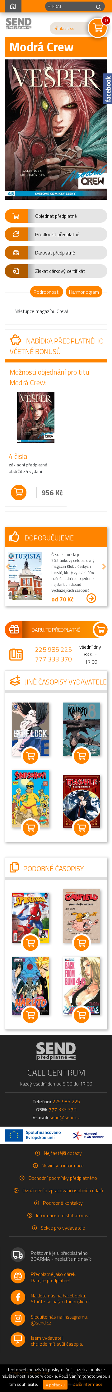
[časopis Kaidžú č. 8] (81, 728)
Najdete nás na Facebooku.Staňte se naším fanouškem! (60, 1298)
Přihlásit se (64, 28)
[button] (56, 216)
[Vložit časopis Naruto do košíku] (30, 1015)
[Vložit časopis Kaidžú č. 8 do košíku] (81, 756)
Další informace (87, 1384)
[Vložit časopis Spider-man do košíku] (30, 943)
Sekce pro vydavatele (63, 1227)
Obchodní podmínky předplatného (62, 1178)
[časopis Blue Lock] (30, 728)
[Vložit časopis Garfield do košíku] (81, 943)
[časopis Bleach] (81, 985)
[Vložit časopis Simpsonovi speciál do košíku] (30, 828)
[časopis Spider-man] (30, 917)
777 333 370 (53, 659)
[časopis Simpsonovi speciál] (30, 798)
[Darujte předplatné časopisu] (56, 629)
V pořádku (55, 1384)
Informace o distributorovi (63, 1215)
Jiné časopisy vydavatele (65, 682)
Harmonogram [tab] (84, 292)
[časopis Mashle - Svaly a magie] (81, 800)
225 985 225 (53, 649)
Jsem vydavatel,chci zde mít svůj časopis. (57, 1341)
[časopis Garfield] (81, 915)
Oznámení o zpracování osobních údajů (62, 1190)
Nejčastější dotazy (63, 1153)
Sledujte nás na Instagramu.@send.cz (59, 1319)
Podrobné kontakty (63, 1203)
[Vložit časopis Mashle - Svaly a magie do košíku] (81, 828)
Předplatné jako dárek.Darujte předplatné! (53, 1277)
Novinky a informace (63, 1165)
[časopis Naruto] (30, 985)
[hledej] (98, 6)
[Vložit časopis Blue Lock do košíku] (30, 756)
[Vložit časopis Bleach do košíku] (81, 1015)
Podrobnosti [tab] (46, 292)
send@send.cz (64, 1117)
